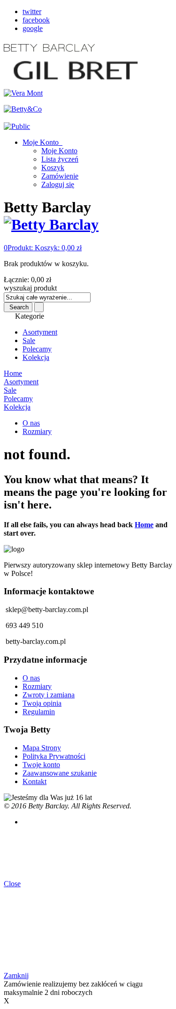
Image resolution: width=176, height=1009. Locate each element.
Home (144, 525)
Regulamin (39, 712)
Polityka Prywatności (54, 756)
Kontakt (34, 781)
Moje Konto (42, 142)
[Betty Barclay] (51, 224)
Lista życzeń (59, 159)
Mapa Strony (42, 748)
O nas (31, 423)
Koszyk (52, 168)
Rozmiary (37, 431)
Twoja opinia (42, 703)
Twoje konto (41, 765)
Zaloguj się (57, 184)
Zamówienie (59, 176)
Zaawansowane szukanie (60, 773)
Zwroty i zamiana (49, 695)
